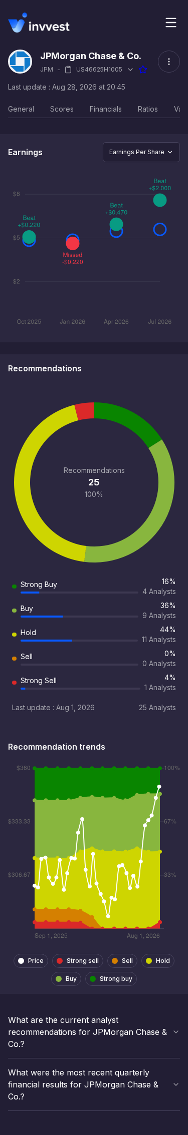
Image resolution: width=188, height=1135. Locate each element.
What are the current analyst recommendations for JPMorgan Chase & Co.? (87, 1032)
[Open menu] (171, 23)
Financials (106, 109)
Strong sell (83, 960)
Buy (71, 978)
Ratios (148, 109)
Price (36, 960)
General (21, 109)
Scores (62, 109)
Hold (163, 960)
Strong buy (116, 978)
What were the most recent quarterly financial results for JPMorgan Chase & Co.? (83, 1084)
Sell (127, 960)
